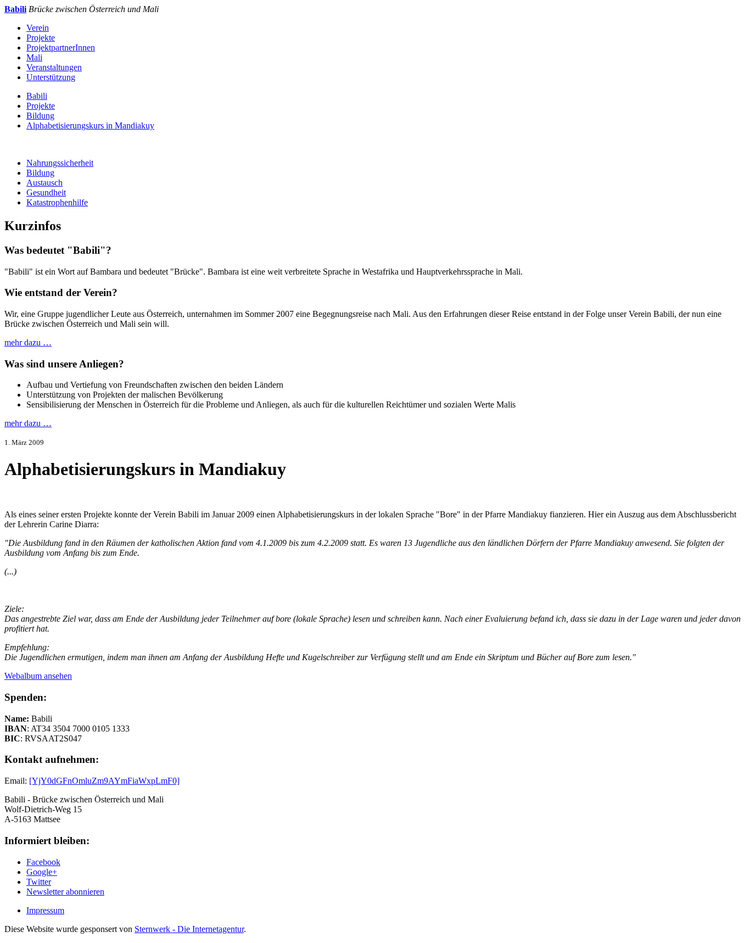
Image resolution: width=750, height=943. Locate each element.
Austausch (44, 182)
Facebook (43, 862)
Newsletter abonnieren (65, 891)
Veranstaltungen (54, 67)
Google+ (41, 872)
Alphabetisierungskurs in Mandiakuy (90, 125)
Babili (36, 96)
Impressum (45, 910)
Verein (37, 27)
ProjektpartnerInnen (60, 47)
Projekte (40, 37)
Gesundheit (46, 192)
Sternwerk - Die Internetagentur (189, 929)
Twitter (38, 881)
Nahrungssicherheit (59, 163)
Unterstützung (50, 77)
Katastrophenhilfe (57, 202)
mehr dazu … (28, 342)
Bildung (40, 115)
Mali (34, 57)
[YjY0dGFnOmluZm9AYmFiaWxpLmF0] (104, 780)
